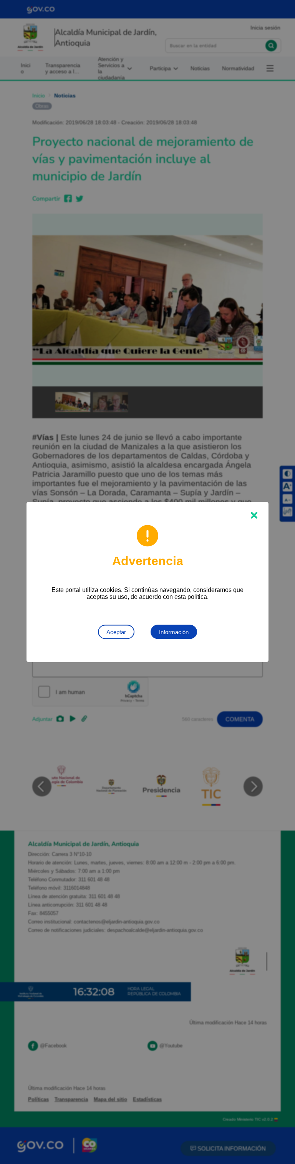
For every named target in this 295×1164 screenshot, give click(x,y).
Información (174, 632)
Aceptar (116, 632)
